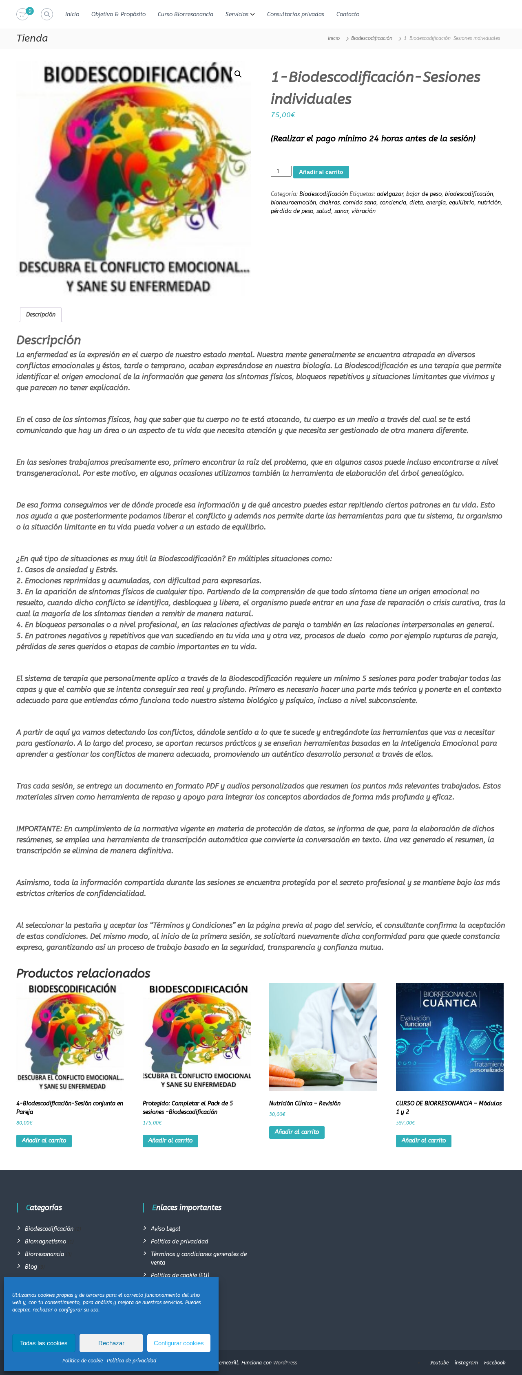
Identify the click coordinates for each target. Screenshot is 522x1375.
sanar (341, 211)
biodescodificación (469, 194)
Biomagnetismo (45, 1241)
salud (323, 211)
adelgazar (390, 194)
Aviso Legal (166, 1229)
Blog (31, 1266)
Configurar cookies (179, 1343)
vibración (364, 211)
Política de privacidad (131, 1361)
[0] (22, 14)
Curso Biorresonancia (185, 14)
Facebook (495, 1363)
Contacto (347, 14)
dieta (416, 202)
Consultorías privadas (295, 14)
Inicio (72, 14)
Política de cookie (82, 1361)
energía (436, 202)
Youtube (439, 1363)
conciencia (393, 202)
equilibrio (461, 202)
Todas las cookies (44, 1343)
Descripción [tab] (40, 314)
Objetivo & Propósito (118, 14)
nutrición (489, 202)
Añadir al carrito (321, 172)
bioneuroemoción (293, 202)
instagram (466, 1363)
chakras (329, 202)
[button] (238, 74)
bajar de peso (424, 194)
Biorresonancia (44, 1254)
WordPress (285, 1363)
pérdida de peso (292, 211)
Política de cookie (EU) (180, 1275)
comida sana (359, 202)
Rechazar (111, 1343)
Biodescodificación (371, 38)
